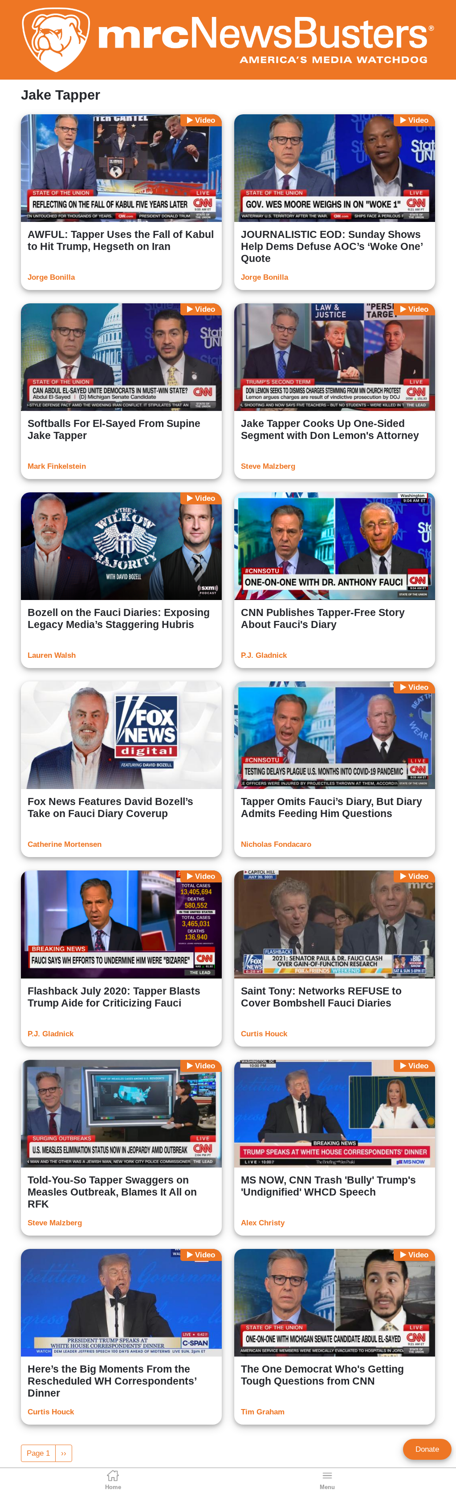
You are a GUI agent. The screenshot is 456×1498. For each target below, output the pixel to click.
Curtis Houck (264, 1034)
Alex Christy (263, 1223)
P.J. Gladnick (264, 655)
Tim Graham (263, 1412)
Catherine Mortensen (65, 844)
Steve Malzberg (268, 466)
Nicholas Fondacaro (276, 844)
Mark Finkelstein (57, 466)
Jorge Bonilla (51, 277)
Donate (427, 1449)
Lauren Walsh (52, 655)
